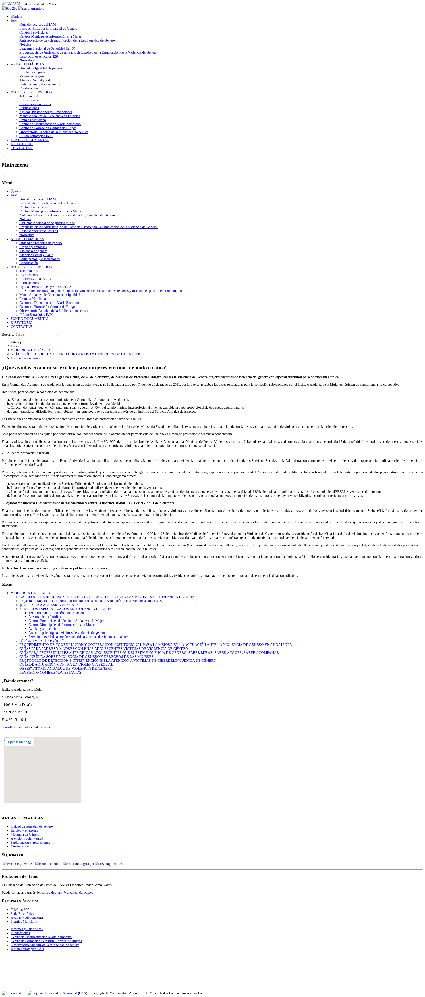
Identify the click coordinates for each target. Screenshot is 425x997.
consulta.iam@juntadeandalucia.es (26, 727)
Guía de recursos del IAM (37, 24)
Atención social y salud (27, 838)
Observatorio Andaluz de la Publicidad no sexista (53, 132)
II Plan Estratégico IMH (36, 136)
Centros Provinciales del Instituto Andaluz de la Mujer (66, 621)
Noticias (25, 44)
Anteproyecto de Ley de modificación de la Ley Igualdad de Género (67, 40)
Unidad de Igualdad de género (40, 68)
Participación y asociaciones (30, 842)
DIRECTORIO (22, 144)
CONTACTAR (22, 148)
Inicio (15, 346)
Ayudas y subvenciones (44, 629)
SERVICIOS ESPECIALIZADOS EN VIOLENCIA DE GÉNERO (67, 609)
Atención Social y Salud (36, 80)
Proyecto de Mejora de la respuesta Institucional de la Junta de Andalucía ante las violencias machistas (90, 601)
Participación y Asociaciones (39, 84)
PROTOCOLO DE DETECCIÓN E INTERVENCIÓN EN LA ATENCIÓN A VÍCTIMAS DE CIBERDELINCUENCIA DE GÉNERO (117, 660)
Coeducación (28, 88)
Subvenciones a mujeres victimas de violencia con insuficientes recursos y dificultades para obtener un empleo (105, 291)
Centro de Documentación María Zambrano (50, 124)
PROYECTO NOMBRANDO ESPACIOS (50, 672)
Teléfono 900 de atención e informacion (56, 613)
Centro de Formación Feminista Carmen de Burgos (46, 941)
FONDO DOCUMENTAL (30, 140)
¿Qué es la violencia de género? (41, 640)
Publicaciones (29, 108)
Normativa (26, 60)
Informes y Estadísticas (27, 929)
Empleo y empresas (33, 72)
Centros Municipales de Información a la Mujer (61, 625)
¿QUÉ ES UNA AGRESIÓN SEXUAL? (48, 605)
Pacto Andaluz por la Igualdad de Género (48, 28)
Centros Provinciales (33, 32)
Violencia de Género (25, 834)
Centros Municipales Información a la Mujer (50, 36)
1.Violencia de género (26, 358)
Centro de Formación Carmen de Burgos (47, 128)
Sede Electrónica (22, 913)
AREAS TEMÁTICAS (27, 64)
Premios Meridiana (32, 120)
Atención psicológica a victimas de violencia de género (66, 633)
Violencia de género (33, 76)
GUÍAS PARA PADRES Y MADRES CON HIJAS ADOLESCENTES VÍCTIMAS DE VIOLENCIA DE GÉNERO (103, 648)
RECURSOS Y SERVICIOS (31, 92)
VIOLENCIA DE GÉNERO (31, 350)
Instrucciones (28, 100)
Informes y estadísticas (35, 104)
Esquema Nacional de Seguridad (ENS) (47, 48)
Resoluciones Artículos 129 (38, 56)
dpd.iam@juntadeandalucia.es (72, 892)
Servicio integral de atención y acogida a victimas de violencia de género (78, 636)
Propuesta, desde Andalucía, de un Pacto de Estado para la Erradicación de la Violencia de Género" (88, 52)
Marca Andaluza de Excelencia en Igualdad (49, 116)
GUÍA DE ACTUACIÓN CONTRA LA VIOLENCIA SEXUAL (66, 664)
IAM (14, 20)
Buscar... (8, 334)
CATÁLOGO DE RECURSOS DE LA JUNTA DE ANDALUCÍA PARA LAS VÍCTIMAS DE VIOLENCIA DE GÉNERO (109, 597)
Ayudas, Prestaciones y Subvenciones (45, 112)
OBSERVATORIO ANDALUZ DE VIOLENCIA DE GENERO (65, 668)
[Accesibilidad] (13, 993)
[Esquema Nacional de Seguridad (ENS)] (58, 993)
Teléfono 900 (28, 96)
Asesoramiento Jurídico (44, 617)
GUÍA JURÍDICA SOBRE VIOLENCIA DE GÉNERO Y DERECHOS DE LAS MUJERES (78, 354)
